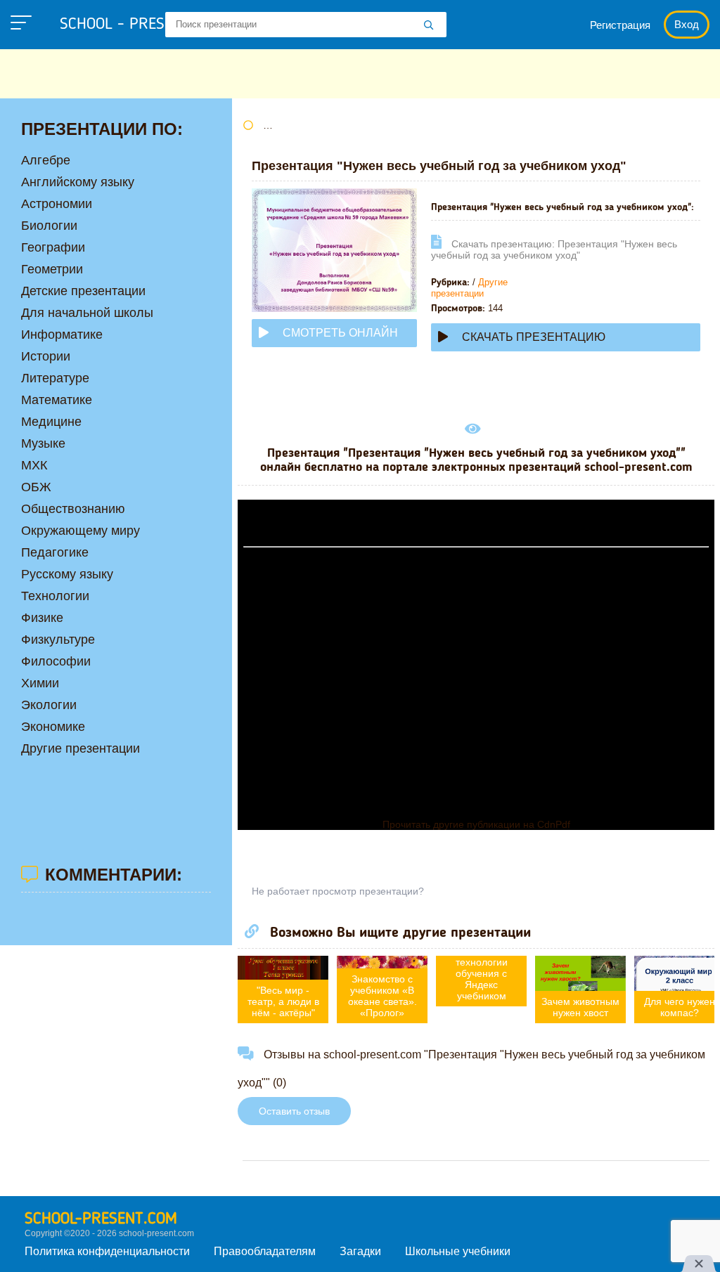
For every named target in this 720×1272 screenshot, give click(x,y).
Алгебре (45, 160)
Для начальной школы (87, 313)
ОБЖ (36, 487)
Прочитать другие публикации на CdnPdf (476, 824)
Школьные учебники (457, 1251)
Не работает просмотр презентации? (338, 891)
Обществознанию (73, 509)
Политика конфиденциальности (107, 1251)
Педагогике (55, 552)
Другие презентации (469, 288)
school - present (137, 24)
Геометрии (52, 269)
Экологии (49, 705)
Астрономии (56, 204)
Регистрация (620, 25)
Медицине (51, 422)
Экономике (53, 727)
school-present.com (101, 1219)
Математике (56, 400)
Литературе (55, 378)
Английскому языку (77, 182)
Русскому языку (67, 574)
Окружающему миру (80, 531)
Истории (45, 356)
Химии (40, 683)
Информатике (62, 334)
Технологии (55, 596)
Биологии (49, 226)
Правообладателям (265, 1251)
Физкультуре (58, 639)
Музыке (43, 443)
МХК (34, 465)
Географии (53, 247)
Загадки (360, 1251)
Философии (56, 661)
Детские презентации (83, 291)
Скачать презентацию (533, 337)
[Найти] (428, 26)
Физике (42, 618)
